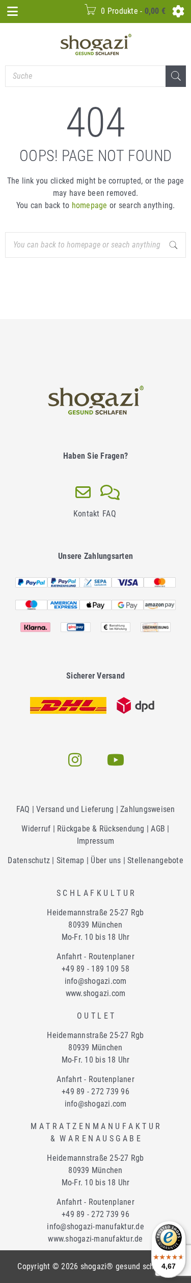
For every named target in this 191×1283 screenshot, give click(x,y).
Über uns (106, 860)
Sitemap (71, 860)
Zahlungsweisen (147, 809)
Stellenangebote (155, 860)
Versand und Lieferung (75, 809)
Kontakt (86, 514)
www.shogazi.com (96, 993)
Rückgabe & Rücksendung (101, 829)
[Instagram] (75, 760)
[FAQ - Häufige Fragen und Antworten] (110, 492)
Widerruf (35, 829)
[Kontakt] (83, 492)
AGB (158, 829)
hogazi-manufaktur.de (95, 1226)
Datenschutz (29, 860)
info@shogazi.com (96, 981)
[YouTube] (116, 760)
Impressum (95, 841)
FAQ (109, 514)
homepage (89, 205)
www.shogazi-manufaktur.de (95, 1239)
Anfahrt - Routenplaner (95, 956)
